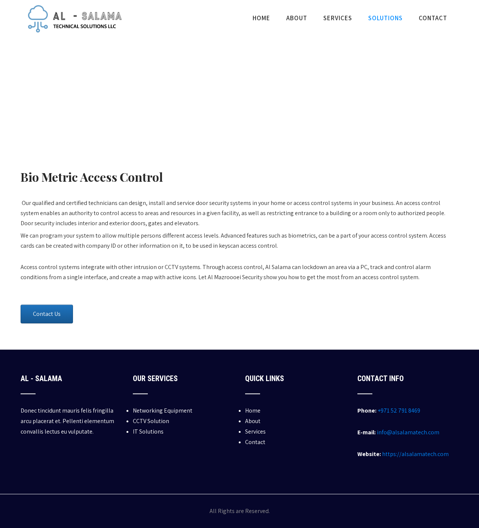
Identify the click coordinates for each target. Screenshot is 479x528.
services (337, 18)
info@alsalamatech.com (408, 432)
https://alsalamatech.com (415, 454)
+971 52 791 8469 (399, 410)
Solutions (385, 18)
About (296, 18)
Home (261, 18)
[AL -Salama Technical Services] (73, 39)
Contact (433, 18)
